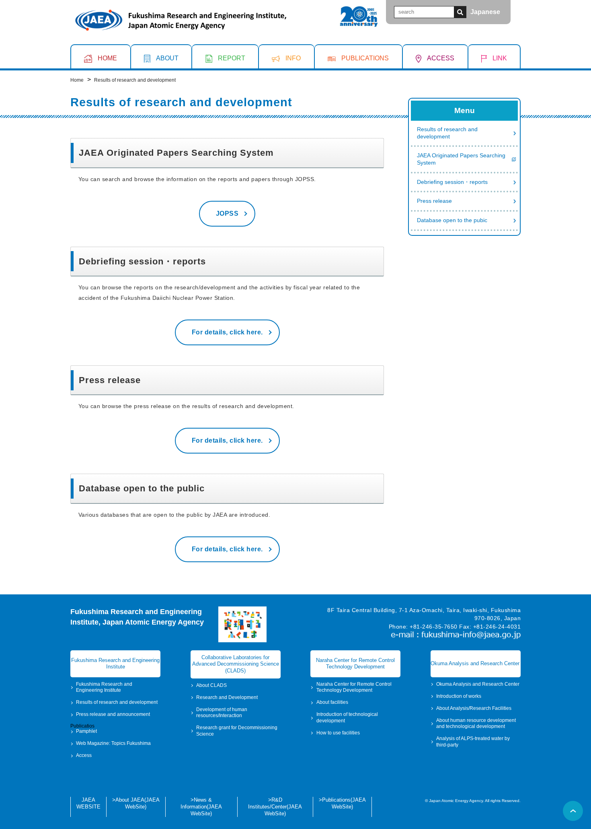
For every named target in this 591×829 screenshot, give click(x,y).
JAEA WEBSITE (88, 803)
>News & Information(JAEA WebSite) (201, 806)
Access (84, 755)
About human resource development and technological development (476, 724)
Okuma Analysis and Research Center (477, 684)
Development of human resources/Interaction (221, 713)
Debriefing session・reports (452, 182)
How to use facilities (338, 733)
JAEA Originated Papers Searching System (461, 159)
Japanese (485, 11)
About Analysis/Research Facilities (473, 708)
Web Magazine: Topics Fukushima (113, 743)
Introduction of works (458, 696)
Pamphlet (86, 731)
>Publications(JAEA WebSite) (342, 803)
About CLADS (211, 685)
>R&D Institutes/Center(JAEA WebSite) (275, 806)
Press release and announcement (113, 714)
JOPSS (227, 213)
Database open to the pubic (452, 220)
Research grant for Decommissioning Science (236, 731)
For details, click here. (227, 332)
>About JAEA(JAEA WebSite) (136, 803)
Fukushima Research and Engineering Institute (104, 687)
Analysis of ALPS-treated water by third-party (473, 742)
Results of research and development (447, 133)
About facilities (332, 702)
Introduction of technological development (347, 717)
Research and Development (227, 697)
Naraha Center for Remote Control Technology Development (354, 687)
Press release (434, 201)
